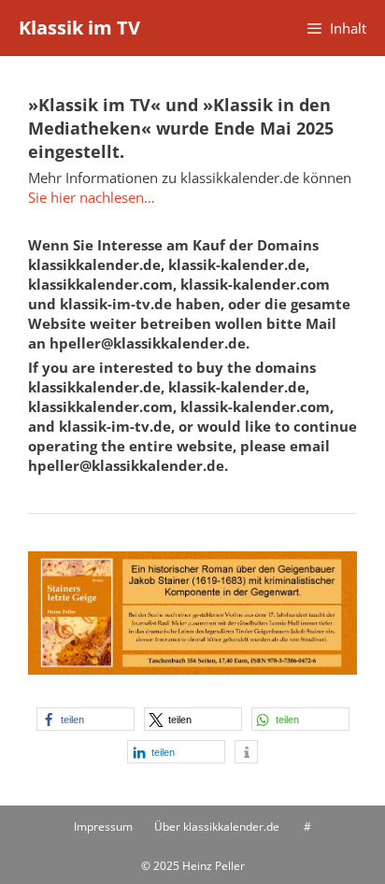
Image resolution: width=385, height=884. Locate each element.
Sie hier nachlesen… (91, 197)
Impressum (103, 826)
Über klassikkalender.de (216, 826)
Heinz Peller (213, 866)
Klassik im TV (79, 27)
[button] (85, 719)
